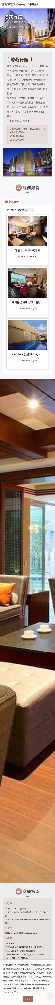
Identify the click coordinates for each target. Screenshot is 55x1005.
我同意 (27, 998)
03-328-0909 (18, 135)
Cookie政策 (8, 992)
